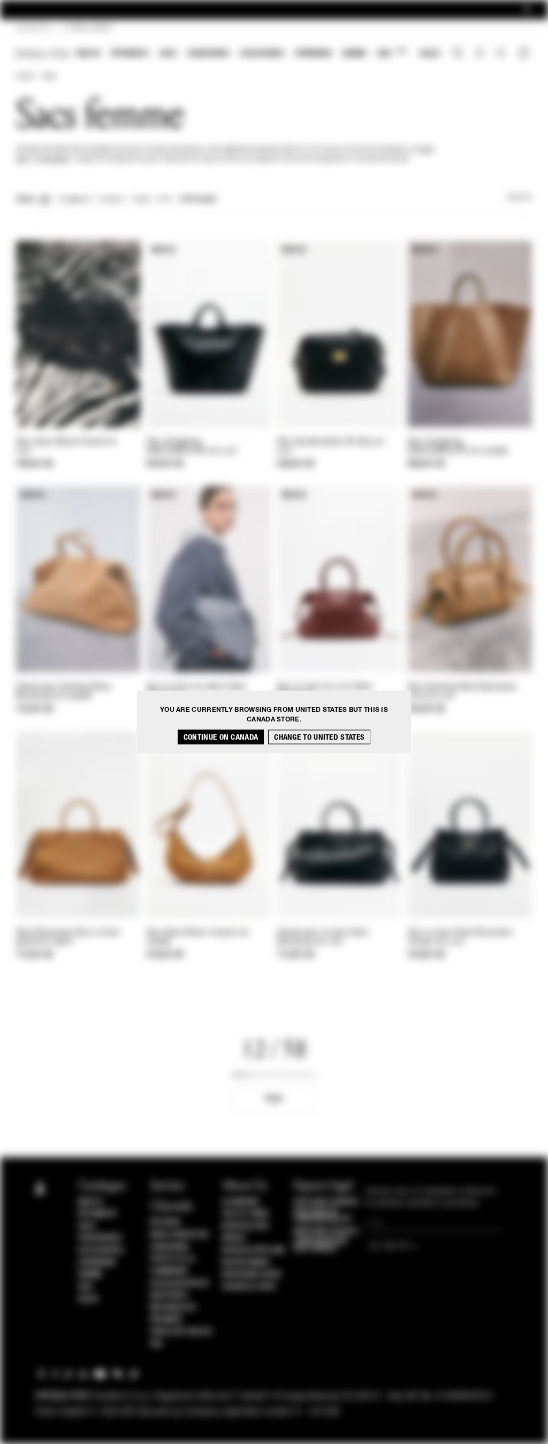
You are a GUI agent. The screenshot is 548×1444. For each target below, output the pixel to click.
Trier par (519, 198)
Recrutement (246, 1262)
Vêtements (130, 53)
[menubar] (258, 54)
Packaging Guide (252, 1274)
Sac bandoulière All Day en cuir (331, 446)
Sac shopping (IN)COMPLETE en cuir (192, 446)
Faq (156, 1344)
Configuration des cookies (320, 1244)
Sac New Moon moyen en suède (198, 937)
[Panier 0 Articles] (525, 54)
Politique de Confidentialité (323, 1215)
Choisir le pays (249, 1286)
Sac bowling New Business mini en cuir (462, 692)
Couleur (112, 199)
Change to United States (319, 737)
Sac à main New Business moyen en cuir (460, 937)
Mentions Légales (325, 1231)
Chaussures (208, 53)
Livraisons (169, 1247)
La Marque (241, 1202)
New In (88, 53)
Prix (165, 199)
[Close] (527, 10)
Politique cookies (326, 1202)
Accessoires (262, 53)
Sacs (168, 53)
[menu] (258, 54)
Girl (392, 52)
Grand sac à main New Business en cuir (322, 937)
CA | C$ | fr (33, 28)
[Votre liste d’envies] (501, 55)
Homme (354, 53)
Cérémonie (313, 53)
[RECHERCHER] (457, 54)
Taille (141, 199)
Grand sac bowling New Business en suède (63, 692)
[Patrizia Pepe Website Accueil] (43, 54)
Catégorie (74, 199)
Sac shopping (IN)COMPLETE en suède (457, 446)
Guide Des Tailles (181, 1331)
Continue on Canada (221, 737)
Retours (165, 1222)
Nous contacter (179, 1234)
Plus (274, 1099)
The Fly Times (245, 1214)
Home (24, 76)
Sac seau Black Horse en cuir (66, 446)
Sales (430, 53)
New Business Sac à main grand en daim (68, 937)
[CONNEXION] (479, 54)
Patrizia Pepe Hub (253, 1250)
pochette (54, 159)
